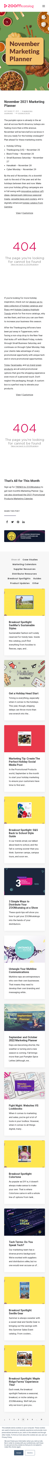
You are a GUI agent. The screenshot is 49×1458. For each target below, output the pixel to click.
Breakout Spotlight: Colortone (20, 1175)
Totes (7, 365)
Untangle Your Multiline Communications (22, 970)
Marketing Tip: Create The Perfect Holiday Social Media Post (24, 761)
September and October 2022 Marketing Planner (23, 1039)
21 (41, 1420)
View (18, 213)
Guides (37, 578)
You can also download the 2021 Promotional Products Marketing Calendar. (24, 495)
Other (35, 583)
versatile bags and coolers (24, 199)
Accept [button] (18, 1453)
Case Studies (30, 560)
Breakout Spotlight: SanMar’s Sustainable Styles (22, 625)
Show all (15, 560)
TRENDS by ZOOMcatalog (28, 487)
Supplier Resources (25, 569)
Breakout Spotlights (19, 578)
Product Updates (20, 583)
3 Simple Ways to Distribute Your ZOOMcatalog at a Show (23, 904)
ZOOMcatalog (24, 113)
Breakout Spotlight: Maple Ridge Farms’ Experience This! (24, 1381)
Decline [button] (30, 1453)
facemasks (16, 365)
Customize (27, 213)
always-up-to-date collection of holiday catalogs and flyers (23, 306)
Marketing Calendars (24, 564)
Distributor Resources (24, 574)
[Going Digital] (24, 536)
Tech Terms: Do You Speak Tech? (21, 1243)
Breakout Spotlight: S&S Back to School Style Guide (23, 833)
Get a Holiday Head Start (23, 693)
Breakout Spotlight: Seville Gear (20, 1312)
